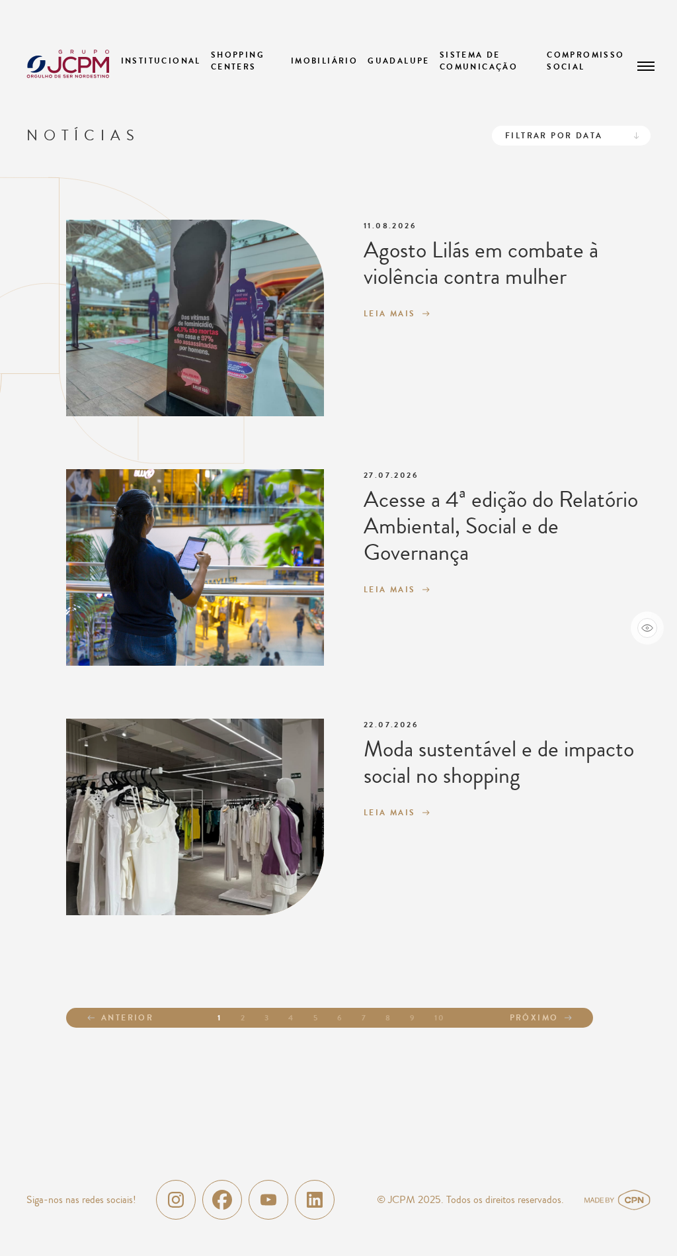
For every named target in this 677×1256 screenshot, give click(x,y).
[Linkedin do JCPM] (315, 1200)
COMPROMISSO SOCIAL (585, 61)
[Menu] (646, 66)
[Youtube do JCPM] (268, 1200)
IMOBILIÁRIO (324, 61)
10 (440, 1018)
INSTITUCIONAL (161, 61)
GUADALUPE (399, 61)
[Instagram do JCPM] (176, 1200)
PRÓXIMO (534, 1018)
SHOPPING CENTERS (237, 61)
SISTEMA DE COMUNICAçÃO (479, 61)
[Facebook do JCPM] (222, 1200)
